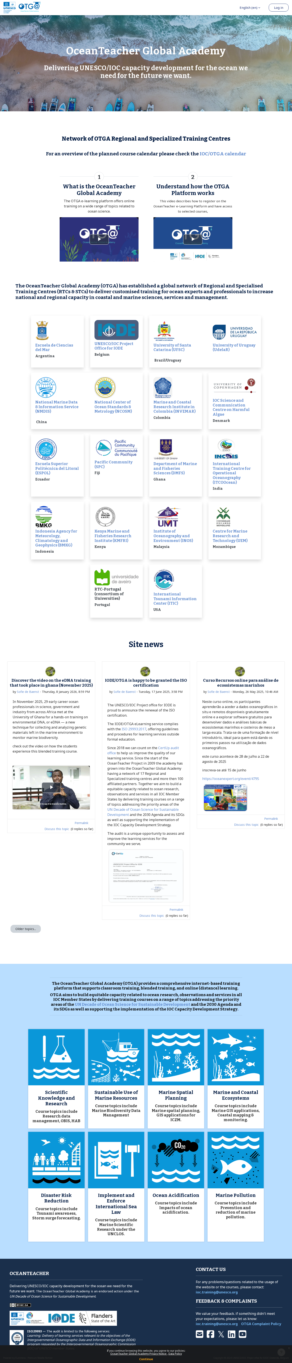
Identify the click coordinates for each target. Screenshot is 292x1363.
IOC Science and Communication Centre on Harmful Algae (231, 407)
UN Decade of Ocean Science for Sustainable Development (132, 1004)
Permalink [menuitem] (81, 823)
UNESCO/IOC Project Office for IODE (113, 346)
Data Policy (175, 1354)
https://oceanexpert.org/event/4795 (230, 778)
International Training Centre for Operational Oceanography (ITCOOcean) (232, 473)
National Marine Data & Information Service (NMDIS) (56, 407)
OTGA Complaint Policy (261, 1323)
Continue (146, 1359)
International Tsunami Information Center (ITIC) (175, 599)
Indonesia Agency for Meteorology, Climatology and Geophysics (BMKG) (56, 538)
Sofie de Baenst (28, 692)
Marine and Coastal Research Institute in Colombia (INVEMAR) (174, 407)
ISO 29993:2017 (134, 729)
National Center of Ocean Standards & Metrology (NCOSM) (113, 407)
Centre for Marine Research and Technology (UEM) (230, 536)
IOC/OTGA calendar (223, 154)
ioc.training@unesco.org (217, 1292)
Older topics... (25, 929)
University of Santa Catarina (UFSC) (172, 347)
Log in (278, 7)
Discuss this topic (57, 829)
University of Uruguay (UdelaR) (234, 347)
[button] (250, 8)
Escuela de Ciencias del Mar (54, 347)
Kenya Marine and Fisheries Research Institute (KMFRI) (112, 536)
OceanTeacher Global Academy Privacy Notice (138, 1354)
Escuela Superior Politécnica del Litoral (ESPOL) (57, 468)
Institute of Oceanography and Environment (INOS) (173, 536)
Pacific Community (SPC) (113, 464)
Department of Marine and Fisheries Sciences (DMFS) (175, 468)
